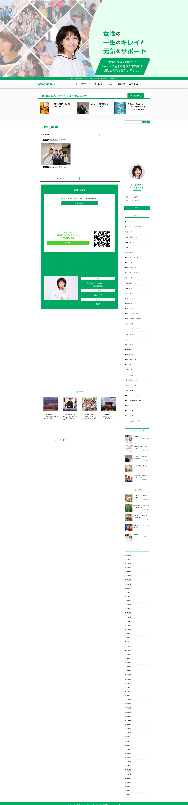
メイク (128, 339)
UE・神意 (128, 242)
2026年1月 (128, 584)
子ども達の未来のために (132, 400)
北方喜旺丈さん (130, 237)
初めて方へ (129, 334)
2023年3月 (128, 724)
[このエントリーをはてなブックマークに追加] (61, 139)
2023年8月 (128, 704)
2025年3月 (128, 625)
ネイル (128, 364)
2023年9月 (128, 699)
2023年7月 (128, 708)
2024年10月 (128, 646)
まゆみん (128, 324)
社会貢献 (128, 390)
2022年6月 (128, 761)
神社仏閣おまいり (131, 405)
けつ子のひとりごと (131, 421)
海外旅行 (128, 293)
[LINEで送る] (53, 139)
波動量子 (128, 247)
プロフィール (86, 84)
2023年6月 (128, 712)
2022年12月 (128, 737)
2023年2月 (128, 728)
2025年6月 (128, 613)
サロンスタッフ (130, 359)
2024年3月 (128, 675)
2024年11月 (128, 642)
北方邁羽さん (129, 283)
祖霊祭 (128, 232)
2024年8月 (128, 654)
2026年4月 (128, 571)
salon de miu (46, 84)
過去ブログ (121, 84)
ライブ (128, 262)
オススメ (128, 344)
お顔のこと (129, 354)
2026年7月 (128, 559)
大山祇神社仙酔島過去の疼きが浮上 (50, 417)
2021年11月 (128, 790)
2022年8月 (128, 753)
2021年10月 (128, 794)
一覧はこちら (136, 96)
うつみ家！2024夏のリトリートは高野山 (108, 417)
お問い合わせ (134, 84)
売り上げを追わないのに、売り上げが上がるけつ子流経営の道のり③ (136, 106)
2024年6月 (128, 662)
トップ (75, 84)
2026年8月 (128, 555)
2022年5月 (128, 766)
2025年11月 (128, 592)
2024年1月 (128, 683)
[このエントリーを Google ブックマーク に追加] (59, 139)
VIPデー (128, 370)
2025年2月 (128, 629)
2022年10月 (128, 745)
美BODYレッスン (130, 313)
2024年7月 (128, 658)
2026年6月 (128, 563)
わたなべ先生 (129, 278)
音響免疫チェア (130, 252)
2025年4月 (128, 621)
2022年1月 (128, 782)
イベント (128, 221)
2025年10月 (128, 596)
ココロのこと (129, 375)
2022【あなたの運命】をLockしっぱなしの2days (70, 418)
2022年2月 (128, 778)
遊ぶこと (128, 411)
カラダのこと (129, 385)
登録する (68, 243)
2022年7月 (128, 757)
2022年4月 (128, 770)
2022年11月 (128, 741)
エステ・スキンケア (131, 329)
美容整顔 (128, 308)
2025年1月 (128, 633)
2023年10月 (128, 695)
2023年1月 (128, 732)
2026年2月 (128, 580)
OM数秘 (128, 288)
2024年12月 (128, 637)
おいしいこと (129, 267)
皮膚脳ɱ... (136, 436)
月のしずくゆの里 (131, 395)
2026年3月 (128, 575)
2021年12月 (128, 786)
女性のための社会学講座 (132, 318)
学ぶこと (128, 416)
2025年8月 (128, 604)
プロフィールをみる (137, 207)
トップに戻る (60, 440)
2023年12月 (128, 687)
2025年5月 (128, 617)
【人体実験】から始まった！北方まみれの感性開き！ (89, 418)
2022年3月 (128, 774)
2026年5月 (128, 567)
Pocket (65, 139)
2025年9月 (128, 600)
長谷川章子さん (130, 380)
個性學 (128, 303)
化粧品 (128, 349)
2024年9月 (128, 650)
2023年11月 (128, 691)
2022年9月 (128, 749)
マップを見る (98, 286)
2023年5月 (128, 716)
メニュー (111, 84)
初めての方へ (99, 84)
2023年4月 (128, 720)
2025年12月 (128, 588)
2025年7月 (128, 609)
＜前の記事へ (58, 179)
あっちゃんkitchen (131, 257)
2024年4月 (128, 670)
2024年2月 (128, 679)
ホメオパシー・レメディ (132, 226)
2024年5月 (128, 666)
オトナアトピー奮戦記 (132, 272)
